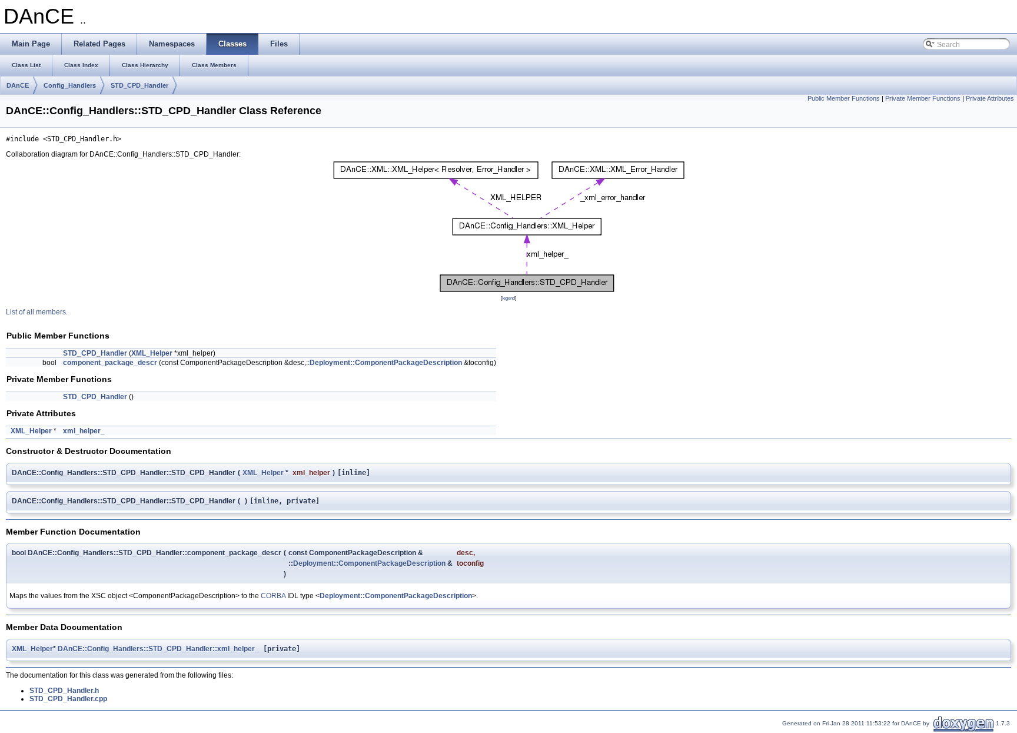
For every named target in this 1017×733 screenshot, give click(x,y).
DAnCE (17, 85)
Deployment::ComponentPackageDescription (386, 363)
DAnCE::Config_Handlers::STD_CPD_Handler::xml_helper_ (158, 649)
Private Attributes (990, 98)
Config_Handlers (70, 85)
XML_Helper (151, 353)
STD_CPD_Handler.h (64, 690)
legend (508, 298)
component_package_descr (110, 363)
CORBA (273, 596)
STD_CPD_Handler (139, 85)
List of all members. (37, 312)
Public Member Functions (843, 98)
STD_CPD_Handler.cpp (68, 699)
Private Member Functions (922, 98)
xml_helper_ (84, 431)
